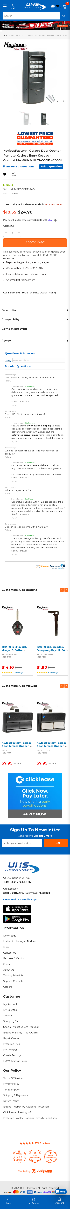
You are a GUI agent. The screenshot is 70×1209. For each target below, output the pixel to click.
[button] (12, 405)
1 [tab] (35, 27)
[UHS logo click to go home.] (35, 6)
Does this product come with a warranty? (26, 527)
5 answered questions (18, 166)
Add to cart (16, 625)
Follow (8, 381)
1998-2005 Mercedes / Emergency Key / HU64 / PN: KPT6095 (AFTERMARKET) (51, 652)
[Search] (35, 15)
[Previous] (57, 101)
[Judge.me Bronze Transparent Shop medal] (50, 1156)
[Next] (63, 101)
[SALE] (17, 621)
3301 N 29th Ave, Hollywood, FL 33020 (26, 893)
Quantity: (8, 225)
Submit (56, 843)
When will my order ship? (18, 490)
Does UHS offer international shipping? (25, 414)
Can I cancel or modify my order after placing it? (30, 377)
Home (4, 35)
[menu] (5, 6)
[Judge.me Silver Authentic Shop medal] (35, 1156)
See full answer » (20, 401)
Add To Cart (35, 242)
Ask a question (51, 166)
